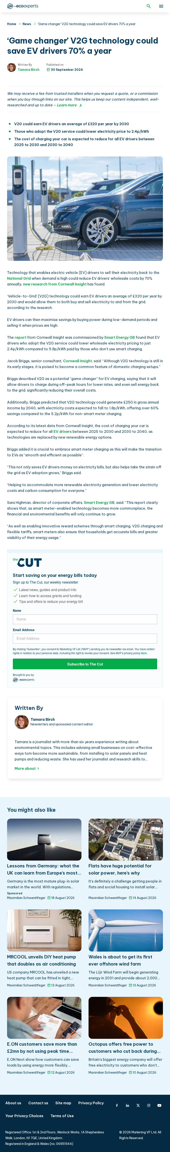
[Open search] (148, 6)
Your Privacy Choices (24, 1116)
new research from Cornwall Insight (55, 284)
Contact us (38, 1103)
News (27, 24)
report (20, 337)
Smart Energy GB (119, 337)
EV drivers (63, 431)
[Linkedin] (127, 1105)
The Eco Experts (22, 6)
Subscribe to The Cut (85, 664)
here (144, 653)
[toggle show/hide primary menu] (161, 6)
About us (13, 1103)
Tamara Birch (28, 70)
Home (11, 24)
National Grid (19, 278)
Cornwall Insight (77, 361)
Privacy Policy (91, 1103)
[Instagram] (148, 1105)
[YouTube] (159, 1105)
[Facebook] (117, 1105)
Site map (63, 1103)
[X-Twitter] (138, 1105)
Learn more (67, 105)
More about (25, 768)
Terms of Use (62, 1116)
